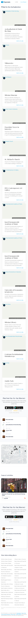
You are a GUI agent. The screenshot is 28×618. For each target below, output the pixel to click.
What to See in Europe (6, 559)
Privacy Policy (13, 614)
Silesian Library (10, 322)
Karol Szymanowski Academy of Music (12, 223)
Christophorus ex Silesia (14, 155)
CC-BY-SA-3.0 (22, 184)
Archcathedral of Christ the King (13, 30)
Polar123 (17, 91)
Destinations (19, 613)
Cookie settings (19, 614)
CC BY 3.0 (23, 318)
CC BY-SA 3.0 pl (22, 25)
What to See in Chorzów (20, 559)
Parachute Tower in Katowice (12, 128)
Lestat (18, 184)
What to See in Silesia (6, 563)
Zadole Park (9, 381)
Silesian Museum (11, 95)
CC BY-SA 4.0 (22, 123)
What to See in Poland (6, 561)
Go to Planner (23, 2)
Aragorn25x (17, 59)
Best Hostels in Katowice (6, 588)
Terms (23, 613)
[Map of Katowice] (14, 454)
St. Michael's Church (12, 159)
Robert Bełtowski (16, 123)
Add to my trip (19, 41)
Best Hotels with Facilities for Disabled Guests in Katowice (7, 575)
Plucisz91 (17, 25)
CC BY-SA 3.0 (22, 59)
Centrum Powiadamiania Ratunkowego (14, 355)
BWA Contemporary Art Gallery (13, 189)
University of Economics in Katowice (13, 291)
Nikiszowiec (9, 63)
